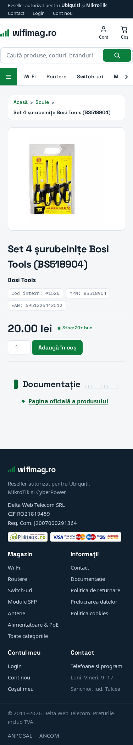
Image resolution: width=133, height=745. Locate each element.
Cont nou (63, 13)
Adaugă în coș (57, 347)
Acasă (20, 102)
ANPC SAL (20, 735)
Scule (42, 102)
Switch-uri (90, 76)
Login (39, 13)
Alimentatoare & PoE (33, 624)
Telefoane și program (96, 666)
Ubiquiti (70, 5)
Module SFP (22, 601)
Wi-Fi (29, 76)
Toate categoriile (28, 635)
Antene (16, 613)
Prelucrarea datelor (94, 601)
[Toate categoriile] (8, 76)
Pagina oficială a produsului (68, 401)
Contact (16, 13)
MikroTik (96, 5)
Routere (56, 76)
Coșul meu (21, 688)
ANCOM (49, 735)
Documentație (88, 578)
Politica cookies (89, 613)
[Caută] (117, 55)
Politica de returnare (95, 590)
